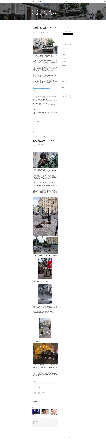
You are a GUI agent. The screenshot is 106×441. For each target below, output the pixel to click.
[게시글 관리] (36, 387)
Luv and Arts (64, 47)
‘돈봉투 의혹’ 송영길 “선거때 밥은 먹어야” (37, 394)
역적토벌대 (34, 119)
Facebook (63, 81)
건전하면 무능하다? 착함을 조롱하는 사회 (37, 393)
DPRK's (63, 55)
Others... (64, 65)
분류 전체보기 (64, 38)
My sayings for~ (64, 41)
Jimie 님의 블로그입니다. (36, 421)
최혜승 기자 (34, 145)
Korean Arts (64, 54)
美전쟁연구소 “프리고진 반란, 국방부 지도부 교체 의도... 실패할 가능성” (43, 311)
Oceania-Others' (64, 61)
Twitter (66, 81)
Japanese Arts (64, 58)
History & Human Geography (66, 44)
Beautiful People (65, 48)
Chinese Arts (64, 62)
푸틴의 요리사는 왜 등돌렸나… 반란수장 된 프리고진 (40, 76)
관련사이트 (70, 437)
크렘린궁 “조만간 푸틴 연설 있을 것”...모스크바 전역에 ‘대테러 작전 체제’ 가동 (44, 75)
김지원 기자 (34, 31)
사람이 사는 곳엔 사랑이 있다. (36, 1)
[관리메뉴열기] (104, 1)
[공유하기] (35, 387)
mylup (34, 109)
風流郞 (34, 128)
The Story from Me (65, 40)
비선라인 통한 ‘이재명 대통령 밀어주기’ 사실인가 (38, 392)
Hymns (63, 51)
